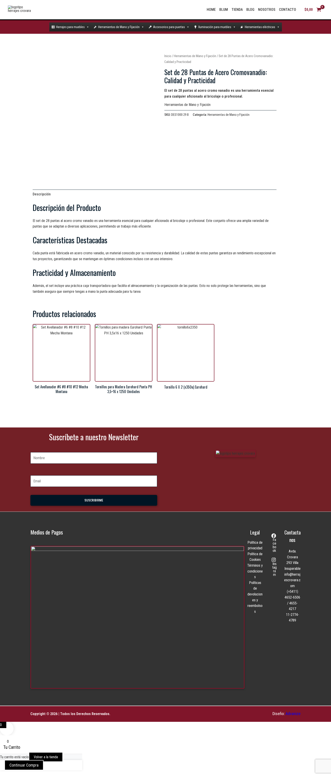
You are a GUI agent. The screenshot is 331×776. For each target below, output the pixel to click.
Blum (223, 9)
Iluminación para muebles (214, 27)
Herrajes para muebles (70, 27)
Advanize (293, 713)
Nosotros (266, 9)
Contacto (287, 9)
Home (211, 9)
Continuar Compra (24, 765)
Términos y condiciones (255, 571)
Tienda (237, 9)
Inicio (167, 56)
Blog (250, 9)
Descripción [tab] (42, 194)
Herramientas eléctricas (260, 27)
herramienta (112, 221)
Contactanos (292, 536)
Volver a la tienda (46, 757)
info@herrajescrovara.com (292, 580)
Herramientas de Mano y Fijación (119, 27)
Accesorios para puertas (169, 27)
